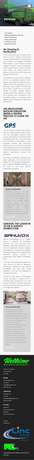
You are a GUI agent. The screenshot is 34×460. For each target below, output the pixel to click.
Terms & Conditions (9, 369)
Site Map (5, 373)
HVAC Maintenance (10, 37)
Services (5, 412)
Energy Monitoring (10, 39)
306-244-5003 (7, 400)
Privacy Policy (7, 371)
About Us (6, 407)
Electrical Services (10, 44)
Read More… (10, 217)
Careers (5, 421)
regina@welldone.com (9, 385)
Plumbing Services (10, 42)
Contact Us (6, 423)
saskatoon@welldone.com (11, 398)
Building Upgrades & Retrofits (13, 35)
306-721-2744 (7, 387)
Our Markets (8, 33)
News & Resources (8, 414)
